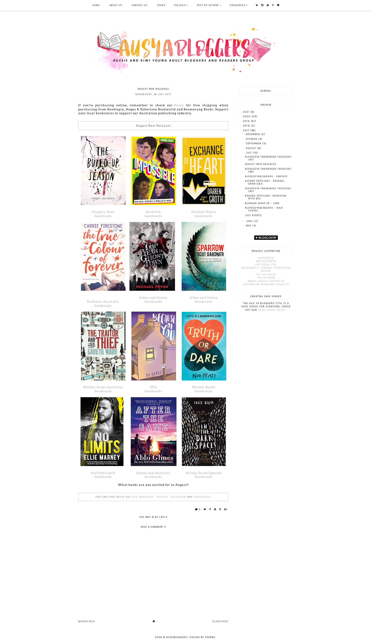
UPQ (153, 387)
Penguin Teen (103, 212)
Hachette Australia (103, 301)
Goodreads (103, 216)
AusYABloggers (177, 637)
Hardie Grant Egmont (204, 473)
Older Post (220, 621)
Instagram (178, 496)
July (249, 152)
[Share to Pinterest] (215, 509)
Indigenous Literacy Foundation (266, 267)
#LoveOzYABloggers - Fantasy (266, 176)
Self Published (103, 473)
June (250, 221)
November (253, 134)
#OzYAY (266, 271)
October (252, 139)
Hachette (153, 212)
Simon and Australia (153, 473)
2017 (246, 130)
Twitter (162, 496)
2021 (247, 112)
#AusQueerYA (266, 261)
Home (96, 5)
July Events (253, 215)
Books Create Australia (266, 281)
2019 (247, 121)
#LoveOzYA (266, 258)
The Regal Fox (266, 264)
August (251, 148)
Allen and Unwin (153, 297)
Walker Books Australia (103, 387)
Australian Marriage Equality (266, 284)
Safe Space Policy (272, 310)
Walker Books (203, 387)
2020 (247, 116)
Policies (180, 5)
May (249, 225)
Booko (179, 105)
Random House (203, 212)
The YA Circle (266, 274)
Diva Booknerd (142, 496)
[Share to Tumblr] (220, 509)
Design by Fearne (202, 637)
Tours (161, 5)
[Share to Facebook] (210, 509)
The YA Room (266, 277)
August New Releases (261, 164)
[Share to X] (205, 509)
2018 (247, 125)
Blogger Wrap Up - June (262, 203)
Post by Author (208, 5)
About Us (115, 5)
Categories (238, 5)
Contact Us (139, 5)
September (254, 143)
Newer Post (86, 621)
